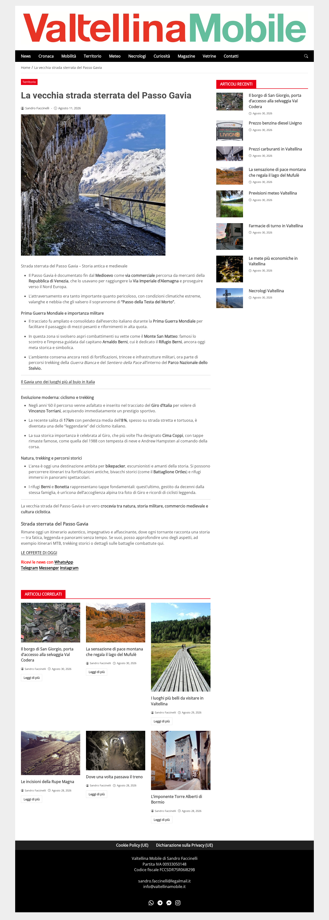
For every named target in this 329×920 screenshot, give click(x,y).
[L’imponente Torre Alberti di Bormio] (180, 760)
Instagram (69, 567)
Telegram (29, 567)
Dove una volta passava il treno (114, 776)
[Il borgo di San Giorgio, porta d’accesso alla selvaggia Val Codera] (50, 622)
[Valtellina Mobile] (164, 27)
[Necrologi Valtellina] (229, 298)
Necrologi (137, 56)
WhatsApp (63, 562)
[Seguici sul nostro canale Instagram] (177, 903)
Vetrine (209, 56)
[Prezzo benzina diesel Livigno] (229, 131)
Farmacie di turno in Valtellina (276, 225)
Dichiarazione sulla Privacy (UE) (184, 845)
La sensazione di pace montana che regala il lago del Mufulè (114, 651)
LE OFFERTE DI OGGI (39, 552)
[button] (306, 56)
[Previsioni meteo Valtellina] (229, 204)
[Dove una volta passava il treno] (115, 750)
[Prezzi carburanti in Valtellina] (229, 153)
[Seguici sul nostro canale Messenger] (168, 903)
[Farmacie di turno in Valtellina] (229, 236)
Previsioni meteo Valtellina (273, 193)
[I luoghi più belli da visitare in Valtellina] (180, 647)
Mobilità (68, 56)
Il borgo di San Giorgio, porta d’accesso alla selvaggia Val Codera (47, 654)
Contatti (231, 56)
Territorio (92, 56)
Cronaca (46, 56)
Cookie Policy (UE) (132, 845)
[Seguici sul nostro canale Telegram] (160, 903)
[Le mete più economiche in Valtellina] (229, 269)
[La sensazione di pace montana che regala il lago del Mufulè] (115, 622)
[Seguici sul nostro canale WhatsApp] (151, 903)
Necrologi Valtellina (266, 290)
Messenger (49, 567)
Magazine (186, 56)
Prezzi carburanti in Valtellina (275, 149)
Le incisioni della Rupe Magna (47, 781)
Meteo (115, 56)
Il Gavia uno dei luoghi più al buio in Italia (58, 381)
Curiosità (162, 56)
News (26, 56)
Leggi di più (32, 677)
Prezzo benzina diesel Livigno (275, 123)
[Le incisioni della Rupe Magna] (50, 753)
